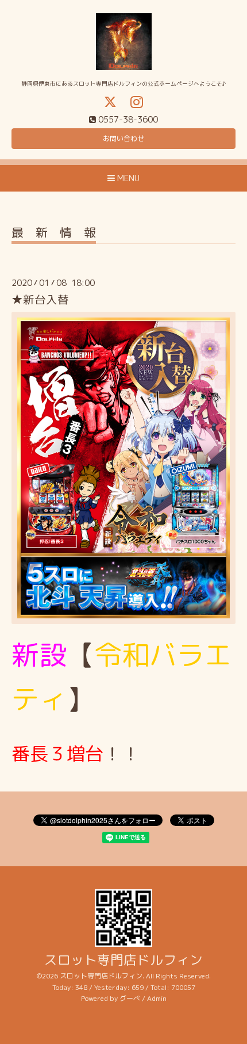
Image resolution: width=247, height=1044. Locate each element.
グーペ (129, 998)
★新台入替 (40, 299)
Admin (157, 998)
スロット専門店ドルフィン (123, 960)
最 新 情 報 (53, 234)
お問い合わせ (123, 138)
